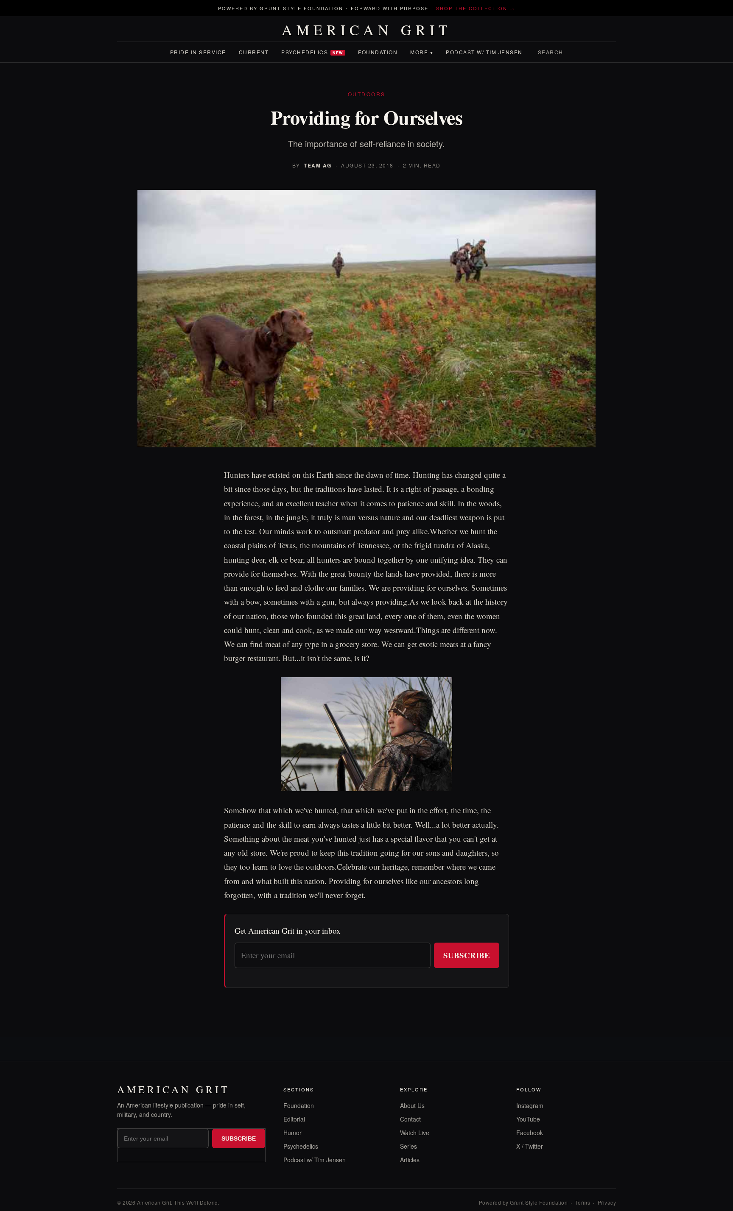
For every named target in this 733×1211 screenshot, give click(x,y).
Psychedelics (312, 52)
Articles (410, 1159)
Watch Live (414, 1132)
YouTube (528, 1119)
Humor (292, 1132)
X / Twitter (529, 1146)
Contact (410, 1119)
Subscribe (466, 955)
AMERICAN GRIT (367, 29)
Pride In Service (198, 52)
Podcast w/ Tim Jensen (484, 52)
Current (254, 52)
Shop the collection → (475, 8)
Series (408, 1146)
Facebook (529, 1132)
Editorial (294, 1119)
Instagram (529, 1105)
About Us (412, 1105)
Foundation (377, 52)
